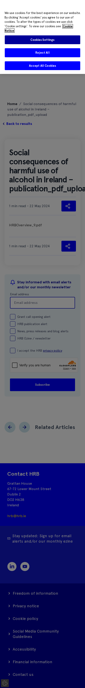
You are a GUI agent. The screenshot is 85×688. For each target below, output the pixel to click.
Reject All (42, 52)
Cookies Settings (42, 39)
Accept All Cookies (42, 65)
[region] (42, 37)
